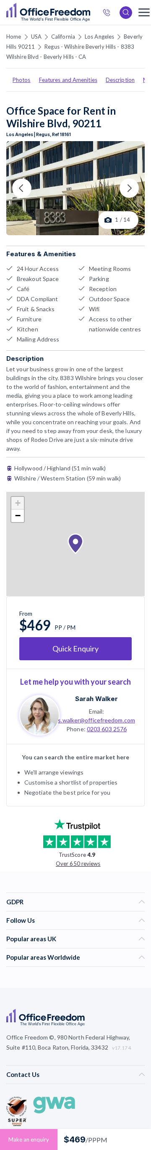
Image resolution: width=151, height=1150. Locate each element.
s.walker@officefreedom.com (96, 720)
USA (36, 36)
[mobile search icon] (126, 12)
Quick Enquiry (75, 648)
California (63, 36)
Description (120, 79)
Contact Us (22, 1074)
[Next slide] (129, 188)
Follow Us (20, 920)
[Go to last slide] (21, 188)
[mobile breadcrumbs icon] (144, 12)
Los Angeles (99, 36)
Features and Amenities (68, 79)
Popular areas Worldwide (43, 957)
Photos (22, 79)
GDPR (14, 902)
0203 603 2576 (107, 729)
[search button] (89, 12)
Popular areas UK (31, 939)
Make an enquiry (28, 1139)
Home (13, 36)
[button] (75, 543)
